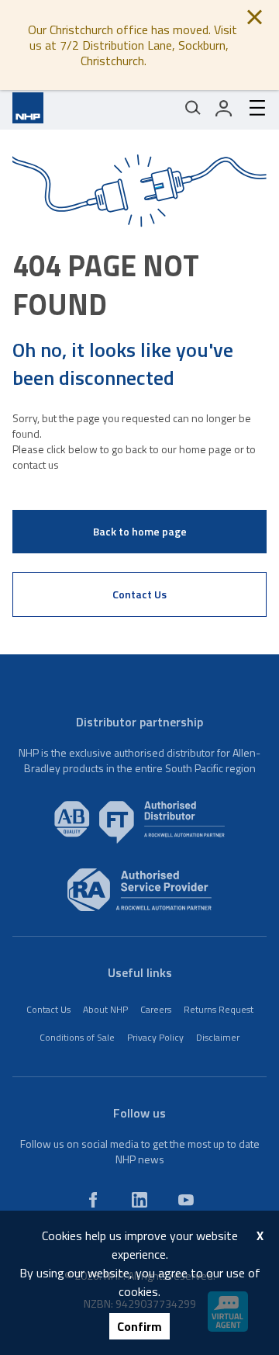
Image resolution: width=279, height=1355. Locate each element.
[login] (224, 108)
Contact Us (139, 594)
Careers (155, 1009)
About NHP (105, 1009)
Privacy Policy (155, 1037)
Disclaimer (217, 1037)
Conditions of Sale (77, 1037)
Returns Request (218, 1009)
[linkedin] (139, 1200)
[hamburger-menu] (251, 108)
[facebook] (93, 1200)
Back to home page (140, 531)
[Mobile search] (193, 108)
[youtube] (186, 1200)
